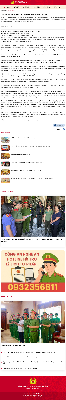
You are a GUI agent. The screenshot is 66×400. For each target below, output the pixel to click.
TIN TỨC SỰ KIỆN (16, 6)
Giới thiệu (9, 6)
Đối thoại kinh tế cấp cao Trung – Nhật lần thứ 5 (15, 33)
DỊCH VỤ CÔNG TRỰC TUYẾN (57, 6)
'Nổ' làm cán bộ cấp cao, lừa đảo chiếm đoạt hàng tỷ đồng (18, 35)
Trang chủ (3, 10)
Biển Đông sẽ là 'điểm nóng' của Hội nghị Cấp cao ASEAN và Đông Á (20, 31)
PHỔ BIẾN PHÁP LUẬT (36, 6)
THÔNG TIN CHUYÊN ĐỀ (26, 6)
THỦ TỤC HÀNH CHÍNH (47, 6)
